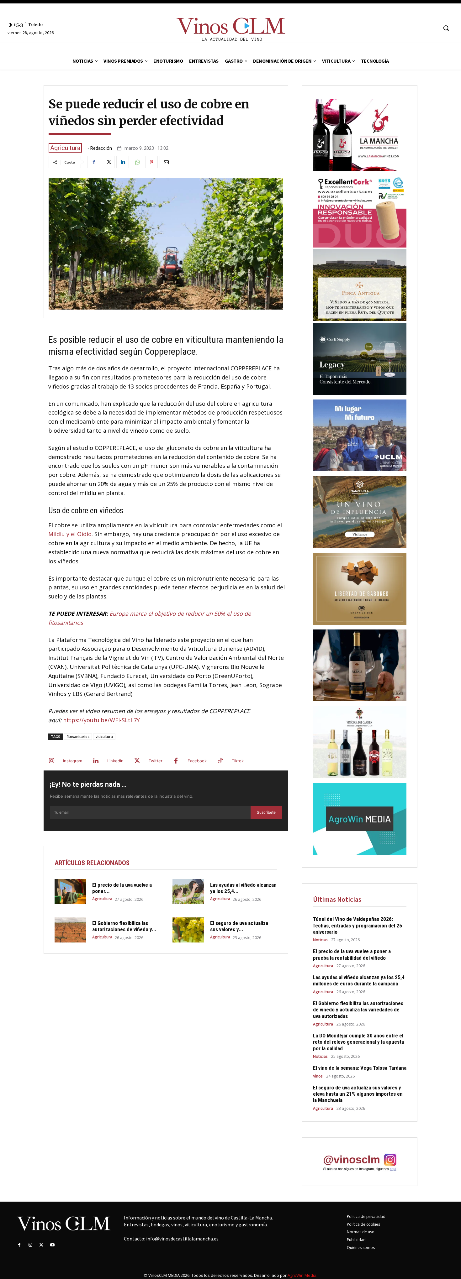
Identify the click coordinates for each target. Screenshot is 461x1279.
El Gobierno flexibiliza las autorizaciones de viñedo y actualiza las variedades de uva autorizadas (358, 1009)
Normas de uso (360, 1232)
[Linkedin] (122, 162)
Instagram (72, 760)
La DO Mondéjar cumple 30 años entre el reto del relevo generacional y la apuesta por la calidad (358, 1042)
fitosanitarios (77, 736)
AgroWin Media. (302, 1275)
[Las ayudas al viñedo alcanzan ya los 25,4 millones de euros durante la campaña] (188, 891)
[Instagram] (51, 761)
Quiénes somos (361, 1247)
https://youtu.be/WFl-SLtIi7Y (101, 720)
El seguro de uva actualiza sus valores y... (239, 926)
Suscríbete (266, 812)
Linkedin (115, 760)
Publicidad (356, 1239)
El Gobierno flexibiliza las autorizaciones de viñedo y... (124, 926)
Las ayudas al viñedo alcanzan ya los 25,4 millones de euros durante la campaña (359, 980)
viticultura (104, 736)
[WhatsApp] (137, 162)
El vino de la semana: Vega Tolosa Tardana (359, 1068)
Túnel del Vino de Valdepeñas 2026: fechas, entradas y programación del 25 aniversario (357, 925)
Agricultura (65, 148)
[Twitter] (108, 162)
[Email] (166, 162)
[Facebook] (93, 162)
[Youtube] (52, 1245)
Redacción (101, 148)
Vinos (318, 1076)
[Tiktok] (220, 761)
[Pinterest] (151, 162)
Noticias (320, 940)
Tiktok (238, 760)
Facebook (197, 760)
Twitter (155, 760)
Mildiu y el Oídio (70, 534)
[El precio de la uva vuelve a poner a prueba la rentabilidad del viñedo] (70, 891)
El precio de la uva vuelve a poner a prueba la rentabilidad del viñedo (352, 954)
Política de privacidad (366, 1216)
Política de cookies (363, 1224)
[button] (445, 27)
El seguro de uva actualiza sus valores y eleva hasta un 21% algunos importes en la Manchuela (358, 1094)
